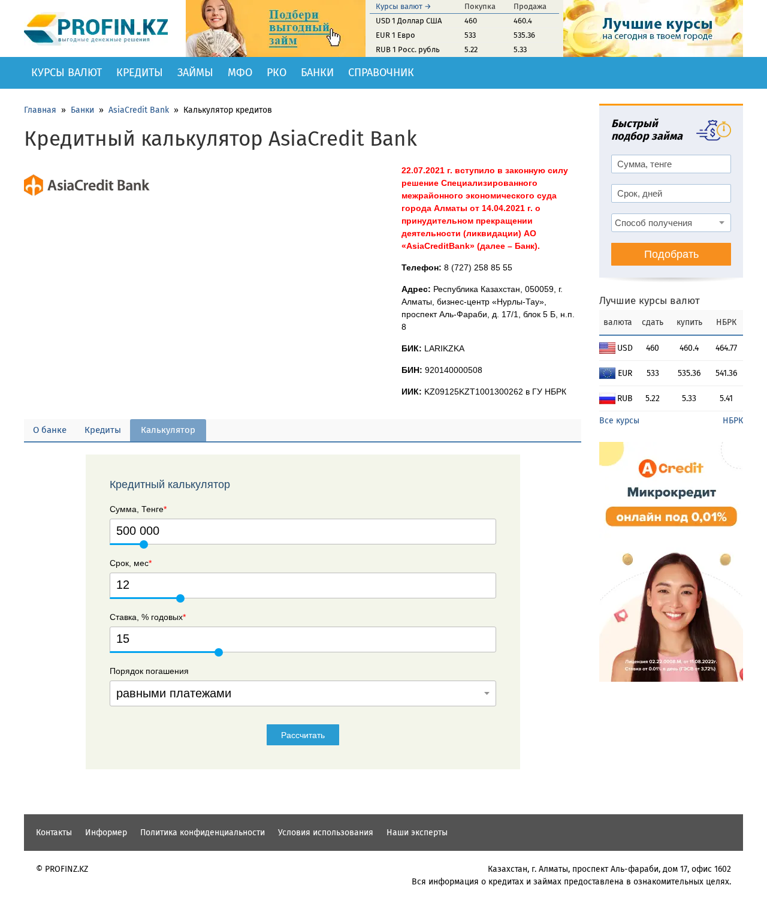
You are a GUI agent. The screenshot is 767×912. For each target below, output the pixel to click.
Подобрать (671, 254)
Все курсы (619, 421)
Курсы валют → (403, 6)
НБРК (733, 421)
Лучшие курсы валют (649, 300)
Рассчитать (303, 735)
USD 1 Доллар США (409, 20)
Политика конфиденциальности (202, 832)
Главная (40, 110)
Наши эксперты (417, 832)
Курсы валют (66, 72)
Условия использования (325, 832)
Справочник (381, 72)
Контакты (54, 832)
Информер (106, 832)
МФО (240, 72)
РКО (276, 72)
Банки (317, 72)
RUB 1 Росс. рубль (408, 49)
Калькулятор (168, 430)
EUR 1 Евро (395, 35)
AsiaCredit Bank (138, 110)
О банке (50, 430)
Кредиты (139, 72)
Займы (195, 72)
